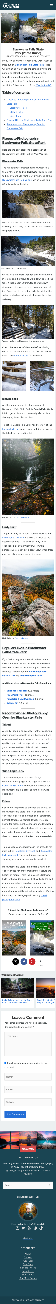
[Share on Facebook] (24, 961)
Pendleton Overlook (25, 851)
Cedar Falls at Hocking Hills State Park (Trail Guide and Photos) (17, 1001)
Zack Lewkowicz (22, 517)
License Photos (28, 1267)
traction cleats (20, 355)
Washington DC (44, 85)
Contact (28, 1257)
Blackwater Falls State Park (29, 64)
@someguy (28, 1149)
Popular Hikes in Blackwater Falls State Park (29, 120)
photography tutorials (25, 1170)
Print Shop (28, 1264)
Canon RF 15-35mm (12, 785)
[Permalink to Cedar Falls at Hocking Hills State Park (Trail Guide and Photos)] (17, 988)
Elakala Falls (16, 112)
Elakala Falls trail (11, 429)
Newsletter (28, 1271)
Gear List (28, 1260)
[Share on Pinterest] (32, 961)
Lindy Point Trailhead (13, 537)
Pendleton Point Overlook (20, 699)
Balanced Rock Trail (17, 690)
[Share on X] (15, 961)
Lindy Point (15, 116)
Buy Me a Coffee (28, 1278)
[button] (8, 923)
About (28, 1254)
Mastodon (28, 1238)
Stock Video (28, 1274)
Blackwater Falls (18, 107)
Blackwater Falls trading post (17, 180)
